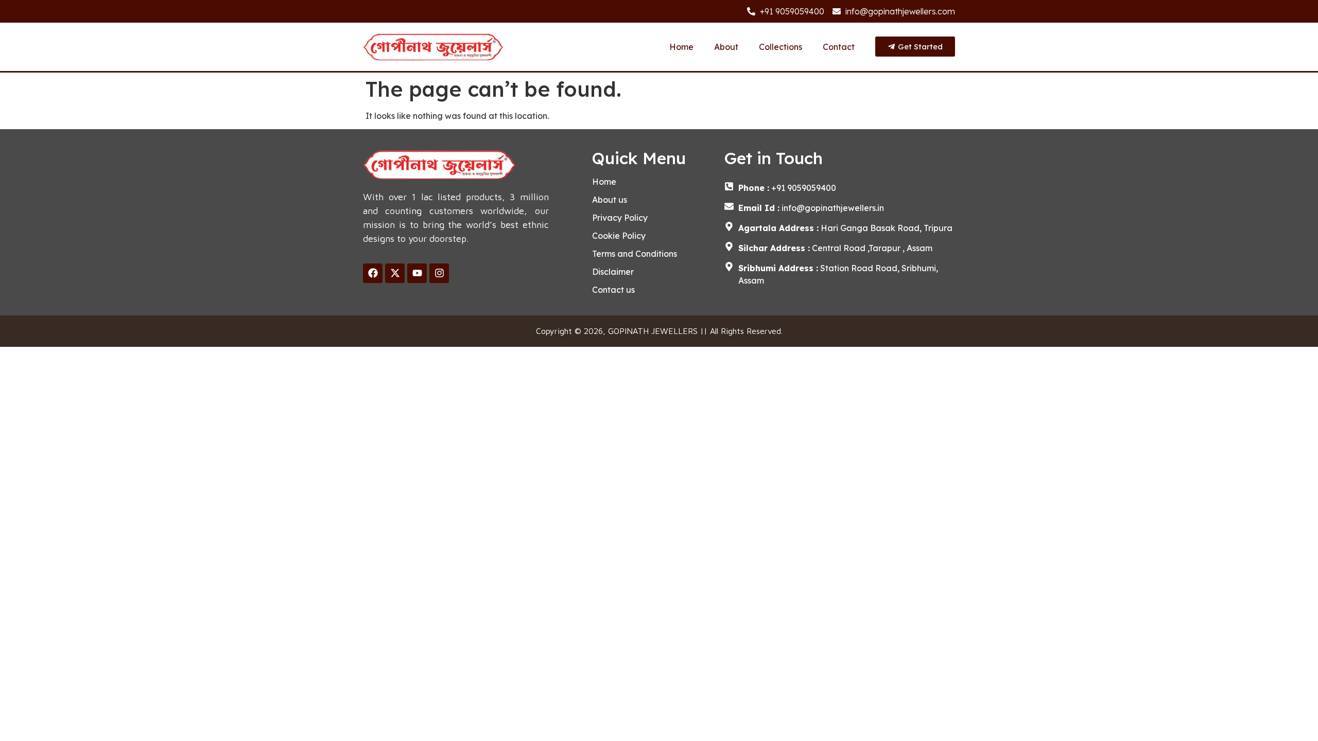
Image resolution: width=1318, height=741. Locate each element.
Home (681, 47)
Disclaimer (613, 272)
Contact (839, 47)
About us (609, 200)
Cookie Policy (619, 236)
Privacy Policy (620, 218)
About (726, 47)
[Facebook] (373, 273)
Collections (780, 47)
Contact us (613, 290)
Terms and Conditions (634, 254)
